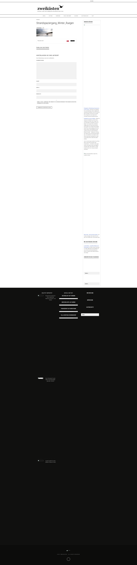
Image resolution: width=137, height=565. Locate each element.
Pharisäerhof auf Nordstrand (68, 308)
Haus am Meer (67, 15)
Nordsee (58, 15)
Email (38, 87)
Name (37, 81)
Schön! (76, 15)
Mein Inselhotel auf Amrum (68, 302)
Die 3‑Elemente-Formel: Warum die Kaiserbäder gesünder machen (50, 380)
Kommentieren (40, 60)
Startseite (38, 19)
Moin (44, 15)
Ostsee (50, 15)
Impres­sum (90, 300)
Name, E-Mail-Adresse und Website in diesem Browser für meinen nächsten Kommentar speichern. (56, 102)
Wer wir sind (90, 293)
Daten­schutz (90, 307)
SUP (93, 15)
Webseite (38, 93)
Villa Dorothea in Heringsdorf (68, 315)
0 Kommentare (39, 27)
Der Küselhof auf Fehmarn (68, 295)
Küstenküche (85, 15)
